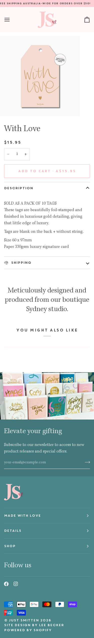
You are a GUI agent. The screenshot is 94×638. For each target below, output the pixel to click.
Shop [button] (10, 546)
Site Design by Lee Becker (34, 625)
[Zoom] (9, 106)
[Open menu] (11, 19)
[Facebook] (6, 584)
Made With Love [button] (22, 515)
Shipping (20, 262)
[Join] (86, 462)
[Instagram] (16, 584)
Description (18, 188)
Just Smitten (24, 620)
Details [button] (12, 530)
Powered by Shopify (28, 630)
